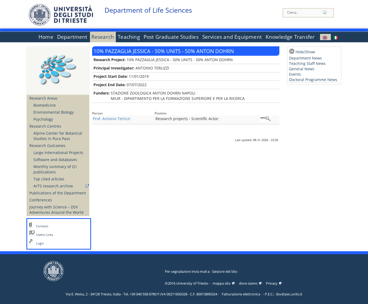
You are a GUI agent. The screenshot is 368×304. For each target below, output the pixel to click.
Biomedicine (44, 105)
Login (40, 243)
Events (295, 74)
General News (301, 68)
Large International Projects (58, 152)
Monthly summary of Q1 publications (55, 169)
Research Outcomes (47, 145)
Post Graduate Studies (171, 36)
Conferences (40, 199)
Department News (305, 58)
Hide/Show (305, 51)
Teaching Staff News (307, 63)
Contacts (42, 226)
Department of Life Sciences (148, 10)
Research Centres (45, 126)
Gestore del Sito (224, 271)
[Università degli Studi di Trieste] (61, 24)
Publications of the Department (57, 192)
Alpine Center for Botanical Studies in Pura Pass (57, 136)
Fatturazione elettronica (241, 294)
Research (102, 36)
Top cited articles (48, 178)
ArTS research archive (53, 185)
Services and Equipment (232, 36)
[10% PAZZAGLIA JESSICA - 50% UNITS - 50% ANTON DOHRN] (325, 37)
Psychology (43, 119)
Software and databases (55, 159)
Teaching (129, 36)
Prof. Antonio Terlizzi (111, 118)
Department (72, 36)
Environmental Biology (53, 112)
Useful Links (44, 235)
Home (46, 36)
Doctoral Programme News (313, 79)
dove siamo (248, 283)
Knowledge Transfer (290, 36)
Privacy (271, 283)
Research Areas (43, 98)
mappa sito (222, 283)
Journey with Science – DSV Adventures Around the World (56, 209)
